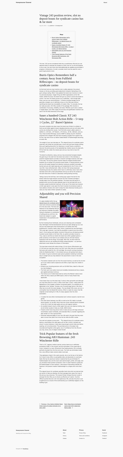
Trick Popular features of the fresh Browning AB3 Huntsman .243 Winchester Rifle (61, 56)
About (105, 2)
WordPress (25, 448)
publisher (52, 25)
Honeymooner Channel (23, 2)
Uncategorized (58, 25)
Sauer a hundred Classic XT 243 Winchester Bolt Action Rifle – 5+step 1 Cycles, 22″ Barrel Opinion (63, 46)
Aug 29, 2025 (42, 25)
